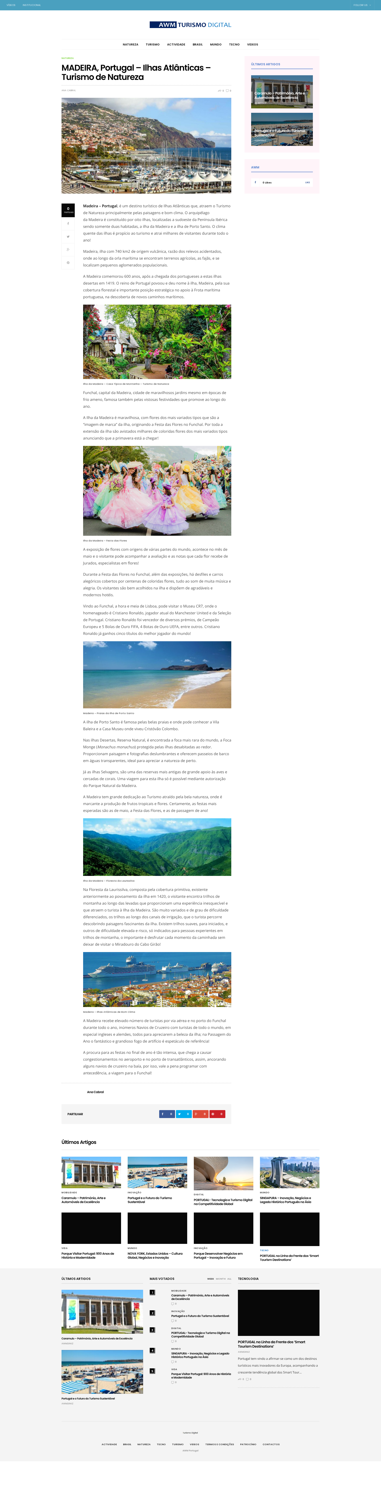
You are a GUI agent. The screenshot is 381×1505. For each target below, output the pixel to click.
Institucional (32, 5)
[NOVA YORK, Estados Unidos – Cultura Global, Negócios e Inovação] (157, 1228)
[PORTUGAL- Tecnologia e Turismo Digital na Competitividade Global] (223, 1173)
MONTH (221, 1278)
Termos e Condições (219, 1444)
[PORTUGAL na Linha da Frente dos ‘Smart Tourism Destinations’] (289, 1229)
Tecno (234, 44)
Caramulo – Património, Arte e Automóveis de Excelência (279, 95)
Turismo (153, 44)
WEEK (210, 1278)
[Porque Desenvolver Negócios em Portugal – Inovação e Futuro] (223, 1228)
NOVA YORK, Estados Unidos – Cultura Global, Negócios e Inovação (155, 1255)
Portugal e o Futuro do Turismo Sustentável (279, 133)
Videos (252, 44)
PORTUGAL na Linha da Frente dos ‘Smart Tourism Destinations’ (289, 1258)
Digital (199, 1195)
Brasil (198, 44)
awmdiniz (260, 103)
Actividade (176, 44)
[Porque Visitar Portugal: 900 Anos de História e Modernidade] (91, 1228)
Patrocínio (248, 1444)
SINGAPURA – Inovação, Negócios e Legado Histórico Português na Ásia (285, 1200)
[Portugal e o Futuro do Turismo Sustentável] (157, 1172)
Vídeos (11, 5)
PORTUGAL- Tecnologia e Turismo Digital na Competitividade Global (223, 1202)
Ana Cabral (69, 90)
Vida (64, 1248)
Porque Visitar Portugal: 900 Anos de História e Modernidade (88, 1255)
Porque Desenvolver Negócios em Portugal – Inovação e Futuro (218, 1255)
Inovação (134, 1193)
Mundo (216, 44)
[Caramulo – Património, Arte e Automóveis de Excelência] (91, 1172)
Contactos (271, 1444)
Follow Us (361, 5)
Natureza (130, 44)
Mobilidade (69, 1193)
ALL (229, 1278)
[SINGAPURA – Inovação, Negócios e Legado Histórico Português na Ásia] (289, 1172)
